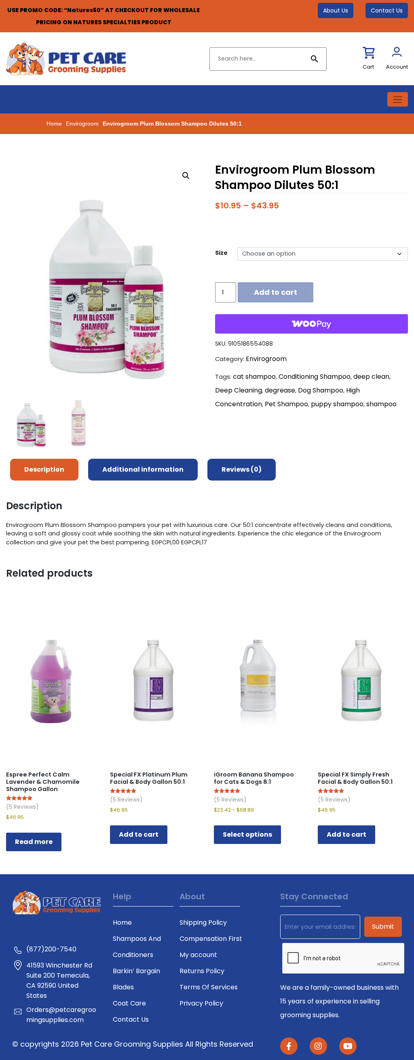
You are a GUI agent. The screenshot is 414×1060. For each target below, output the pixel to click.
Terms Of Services (209, 987)
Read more (34, 841)
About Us (335, 10)
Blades (123, 987)
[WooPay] (311, 324)
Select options (247, 834)
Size (221, 253)
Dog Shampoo (320, 390)
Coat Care (129, 1003)
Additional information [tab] (143, 469)
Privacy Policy (201, 1003)
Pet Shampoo (286, 404)
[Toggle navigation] (397, 99)
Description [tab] (44, 469)
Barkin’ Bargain (136, 971)
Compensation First (211, 938)
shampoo (381, 404)
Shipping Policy (203, 922)
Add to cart (275, 292)
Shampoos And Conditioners (137, 946)
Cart (368, 67)
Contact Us (387, 10)
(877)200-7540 (51, 949)
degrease (280, 390)
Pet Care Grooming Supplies (133, 1044)
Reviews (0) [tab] (242, 469)
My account (198, 954)
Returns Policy (202, 971)
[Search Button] (314, 59)
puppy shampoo (337, 404)
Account (397, 67)
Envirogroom (82, 123)
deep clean (371, 376)
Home (54, 123)
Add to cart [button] (138, 834)
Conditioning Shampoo (315, 376)
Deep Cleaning (238, 390)
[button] (186, 175)
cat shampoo (254, 376)
